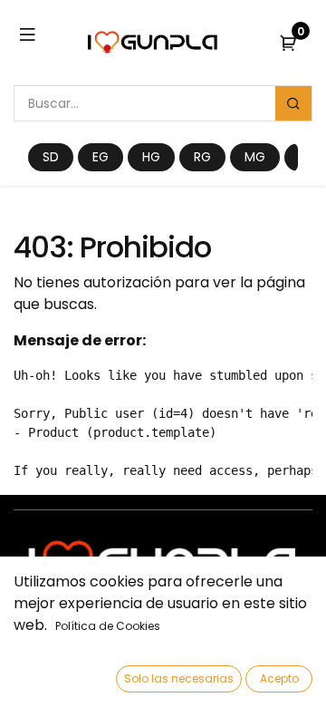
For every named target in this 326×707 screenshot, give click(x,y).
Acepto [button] (279, 678)
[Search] (293, 103)
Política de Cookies (107, 626)
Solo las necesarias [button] (179, 678)
